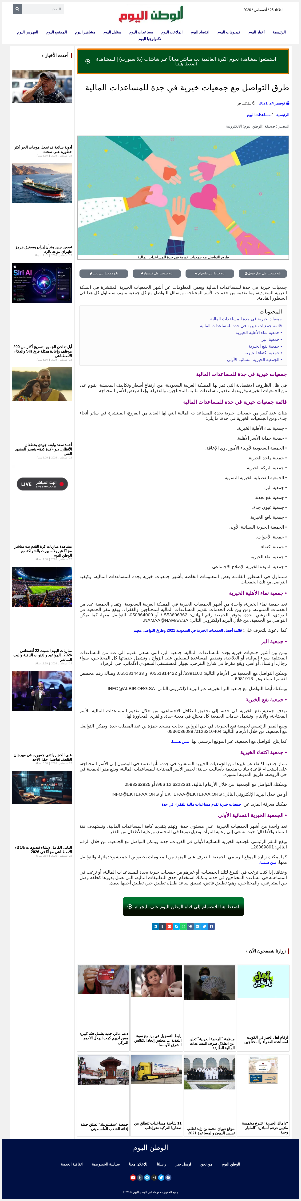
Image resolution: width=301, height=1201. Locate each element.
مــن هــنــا (180, 741)
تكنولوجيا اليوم (150, 39)
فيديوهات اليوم (229, 32)
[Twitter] (161, 1177)
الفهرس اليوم (27, 32)
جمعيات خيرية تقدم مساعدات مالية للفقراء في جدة (201, 804)
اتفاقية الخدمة (72, 1164)
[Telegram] (147, 1177)
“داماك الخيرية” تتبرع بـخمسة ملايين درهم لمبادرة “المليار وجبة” (265, 1127)
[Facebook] (168, 1177)
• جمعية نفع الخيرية (265, 346)
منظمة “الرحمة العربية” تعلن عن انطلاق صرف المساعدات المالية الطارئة (212, 1043)
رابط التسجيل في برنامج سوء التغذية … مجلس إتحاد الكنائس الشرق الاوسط (158, 1040)
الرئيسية (279, 32)
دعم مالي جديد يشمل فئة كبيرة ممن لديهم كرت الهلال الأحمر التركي (104, 1038)
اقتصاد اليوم (200, 32)
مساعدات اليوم (141, 32)
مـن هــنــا (268, 862)
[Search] (17, 9)
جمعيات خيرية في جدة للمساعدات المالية (246, 319)
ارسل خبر (183, 1164)
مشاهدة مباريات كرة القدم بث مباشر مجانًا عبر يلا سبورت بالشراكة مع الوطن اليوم (43, 550)
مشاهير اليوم (85, 32)
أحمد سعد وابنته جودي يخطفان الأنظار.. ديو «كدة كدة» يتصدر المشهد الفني (43, 449)
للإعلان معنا (138, 1164)
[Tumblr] (140, 1177)
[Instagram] (154, 1177)
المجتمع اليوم (56, 32)
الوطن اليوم (231, 1164)
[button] (211, 926)
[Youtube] (133, 1177)
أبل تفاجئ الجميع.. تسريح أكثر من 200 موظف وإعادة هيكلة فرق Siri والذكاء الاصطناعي (42, 351)
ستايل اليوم (112, 32)
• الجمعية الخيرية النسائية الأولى (254, 359)
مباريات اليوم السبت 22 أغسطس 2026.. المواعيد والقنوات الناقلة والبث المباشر (42, 655)
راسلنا (161, 1164)
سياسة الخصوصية (106, 1164)
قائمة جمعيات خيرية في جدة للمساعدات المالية (241, 325)
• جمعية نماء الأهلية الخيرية (259, 332)
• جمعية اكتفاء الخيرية (263, 352)
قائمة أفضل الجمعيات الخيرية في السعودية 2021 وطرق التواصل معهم (188, 630)
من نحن (206, 1164)
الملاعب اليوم (171, 32)
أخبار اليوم (257, 32)
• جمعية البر (272, 339)
